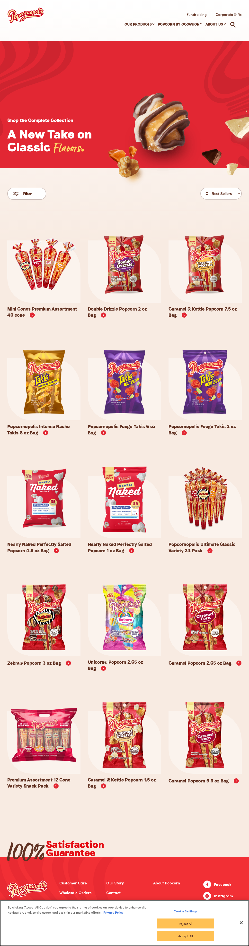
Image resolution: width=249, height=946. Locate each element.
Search (233, 25)
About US (214, 24)
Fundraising (197, 14)
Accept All (185, 936)
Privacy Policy (113, 912)
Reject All (185, 923)
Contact (113, 892)
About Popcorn (166, 883)
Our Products (138, 24)
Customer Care (73, 883)
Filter (27, 193)
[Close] (241, 922)
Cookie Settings (185, 911)
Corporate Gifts (229, 14)
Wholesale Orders (75, 892)
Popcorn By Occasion (178, 24)
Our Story (115, 883)
